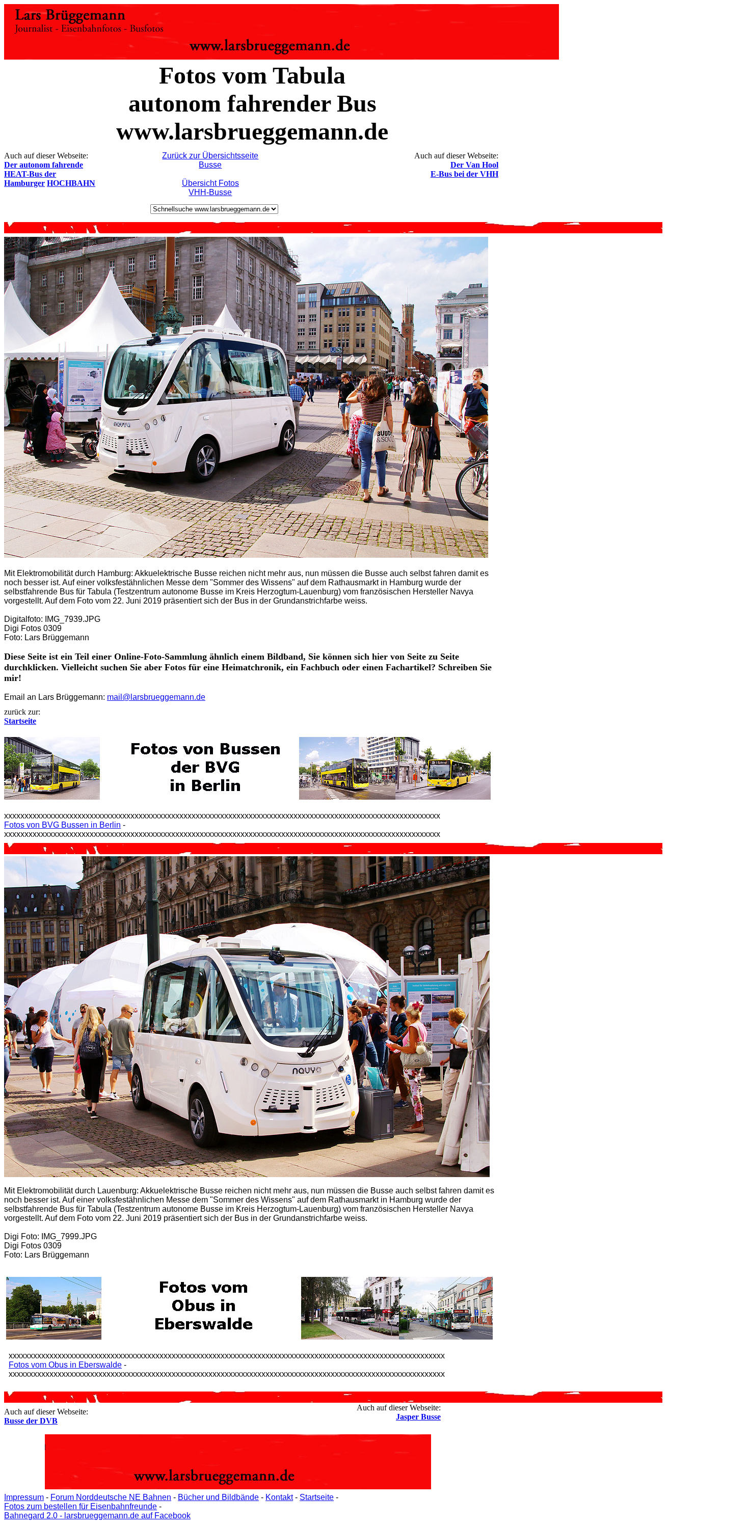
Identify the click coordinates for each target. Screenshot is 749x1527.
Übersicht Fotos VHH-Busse (210, 188)
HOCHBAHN (71, 183)
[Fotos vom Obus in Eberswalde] (249, 1336)
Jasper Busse (418, 1416)
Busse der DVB (31, 1420)
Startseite (317, 1497)
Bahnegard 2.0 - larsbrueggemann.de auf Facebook (97, 1515)
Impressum (24, 1497)
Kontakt (279, 1497)
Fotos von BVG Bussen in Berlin (62, 825)
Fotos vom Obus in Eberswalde (65, 1364)
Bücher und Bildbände (218, 1497)
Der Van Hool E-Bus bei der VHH (464, 169)
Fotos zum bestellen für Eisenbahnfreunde (80, 1506)
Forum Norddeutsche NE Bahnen (110, 1497)
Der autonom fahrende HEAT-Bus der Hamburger (43, 173)
